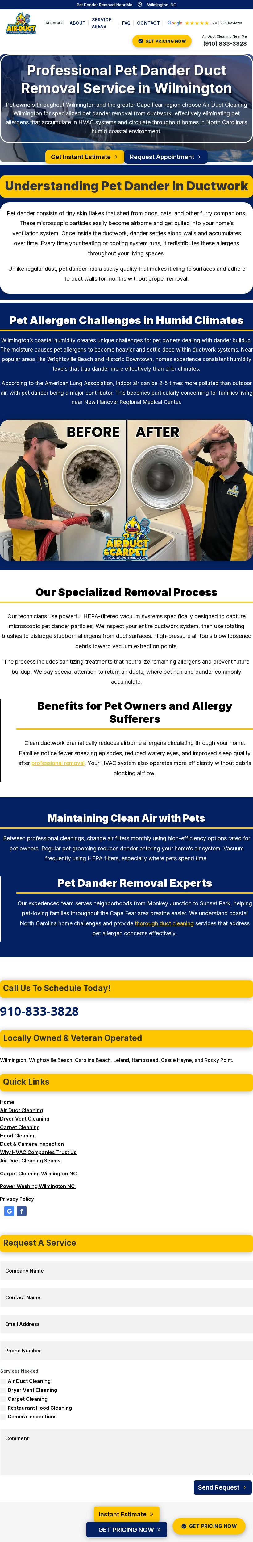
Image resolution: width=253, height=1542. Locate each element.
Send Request (218, 1487)
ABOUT (78, 23)
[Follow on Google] (9, 1211)
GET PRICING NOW (165, 41)
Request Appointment (162, 157)
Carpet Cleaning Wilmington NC (38, 1173)
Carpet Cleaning (20, 1127)
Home (7, 1102)
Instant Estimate (123, 1514)
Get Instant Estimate (81, 157)
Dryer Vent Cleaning (24, 1119)
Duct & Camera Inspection (32, 1144)
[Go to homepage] (21, 23)
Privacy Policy (17, 1199)
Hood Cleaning (18, 1136)
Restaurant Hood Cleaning (40, 1408)
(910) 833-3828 (225, 43)
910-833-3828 (39, 1010)
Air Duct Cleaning (21, 1110)
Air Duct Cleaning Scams (30, 1161)
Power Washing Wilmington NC (38, 1186)
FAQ (126, 23)
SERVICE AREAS (102, 23)
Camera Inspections (32, 1416)
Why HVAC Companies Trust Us (38, 1152)
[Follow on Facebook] (22, 1211)
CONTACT (148, 23)
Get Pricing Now (213, 1526)
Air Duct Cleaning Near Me (224, 36)
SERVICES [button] (55, 23)
